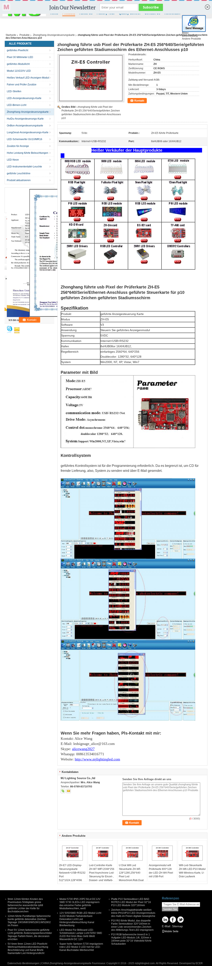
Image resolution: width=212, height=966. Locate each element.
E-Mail (166, 926)
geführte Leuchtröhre (18, 173)
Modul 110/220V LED (19, 70)
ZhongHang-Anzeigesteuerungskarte (54, 35)
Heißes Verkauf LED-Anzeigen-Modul (28, 77)
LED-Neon (13, 159)
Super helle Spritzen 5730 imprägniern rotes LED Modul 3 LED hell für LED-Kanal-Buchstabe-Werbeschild (81, 946)
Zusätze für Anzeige (18, 146)
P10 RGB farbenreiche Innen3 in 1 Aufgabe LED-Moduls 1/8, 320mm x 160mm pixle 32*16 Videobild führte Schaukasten (131, 939)
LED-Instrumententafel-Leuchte (24, 166)
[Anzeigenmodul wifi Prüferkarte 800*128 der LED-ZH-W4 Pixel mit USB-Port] (162, 853)
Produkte (24, 35)
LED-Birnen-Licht (16, 105)
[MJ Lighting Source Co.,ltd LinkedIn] (165, 919)
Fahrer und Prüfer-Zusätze (21, 84)
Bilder (185, 32)
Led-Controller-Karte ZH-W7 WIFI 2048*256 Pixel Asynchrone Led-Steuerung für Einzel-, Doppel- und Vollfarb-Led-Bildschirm (101, 874)
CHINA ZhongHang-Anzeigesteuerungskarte (66, 963)
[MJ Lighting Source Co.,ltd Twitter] (180, 919)
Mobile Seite (171, 931)
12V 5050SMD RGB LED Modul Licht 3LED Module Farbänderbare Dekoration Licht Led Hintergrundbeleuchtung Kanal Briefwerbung (80, 919)
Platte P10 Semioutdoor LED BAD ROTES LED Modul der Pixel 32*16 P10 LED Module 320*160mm (131, 902)
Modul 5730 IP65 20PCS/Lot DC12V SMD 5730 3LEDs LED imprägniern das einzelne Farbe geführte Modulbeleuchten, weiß (79, 904)
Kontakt (139, 100)
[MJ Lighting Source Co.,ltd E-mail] (68, 791)
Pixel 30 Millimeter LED (20, 57)
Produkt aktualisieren (19, 180)
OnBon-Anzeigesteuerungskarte (25, 125)
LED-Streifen (14, 91)
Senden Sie (170, 909)
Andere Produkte (191, 38)
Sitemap (177, 926)
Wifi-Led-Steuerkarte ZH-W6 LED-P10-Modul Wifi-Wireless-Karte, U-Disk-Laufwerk (192, 871)
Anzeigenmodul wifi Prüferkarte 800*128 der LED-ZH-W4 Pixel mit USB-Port (161, 871)
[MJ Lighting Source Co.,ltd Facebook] (173, 919)
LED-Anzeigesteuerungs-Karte (24, 98)
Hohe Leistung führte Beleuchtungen (27, 152)
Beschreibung (190, 35)
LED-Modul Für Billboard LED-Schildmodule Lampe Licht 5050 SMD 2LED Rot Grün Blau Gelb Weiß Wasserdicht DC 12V (80, 934)
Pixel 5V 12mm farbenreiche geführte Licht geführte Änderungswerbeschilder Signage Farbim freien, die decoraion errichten (30, 934)
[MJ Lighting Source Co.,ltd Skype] (63, 791)
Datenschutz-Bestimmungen (23, 963)
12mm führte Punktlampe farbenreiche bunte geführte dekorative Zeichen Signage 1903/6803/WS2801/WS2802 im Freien (29, 921)
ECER (199, 963)
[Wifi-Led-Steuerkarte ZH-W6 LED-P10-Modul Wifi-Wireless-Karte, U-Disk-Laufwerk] (192, 853)
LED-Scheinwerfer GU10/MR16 (24, 139)
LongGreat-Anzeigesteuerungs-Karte (27, 132)
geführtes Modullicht (18, 64)
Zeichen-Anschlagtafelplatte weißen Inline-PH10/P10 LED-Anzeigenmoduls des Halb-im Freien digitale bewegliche (133, 913)
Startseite (11, 35)
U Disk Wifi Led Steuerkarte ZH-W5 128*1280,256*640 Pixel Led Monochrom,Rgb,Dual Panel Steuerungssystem (131, 876)
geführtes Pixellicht (17, 50)
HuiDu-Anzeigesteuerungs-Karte (25, 118)
